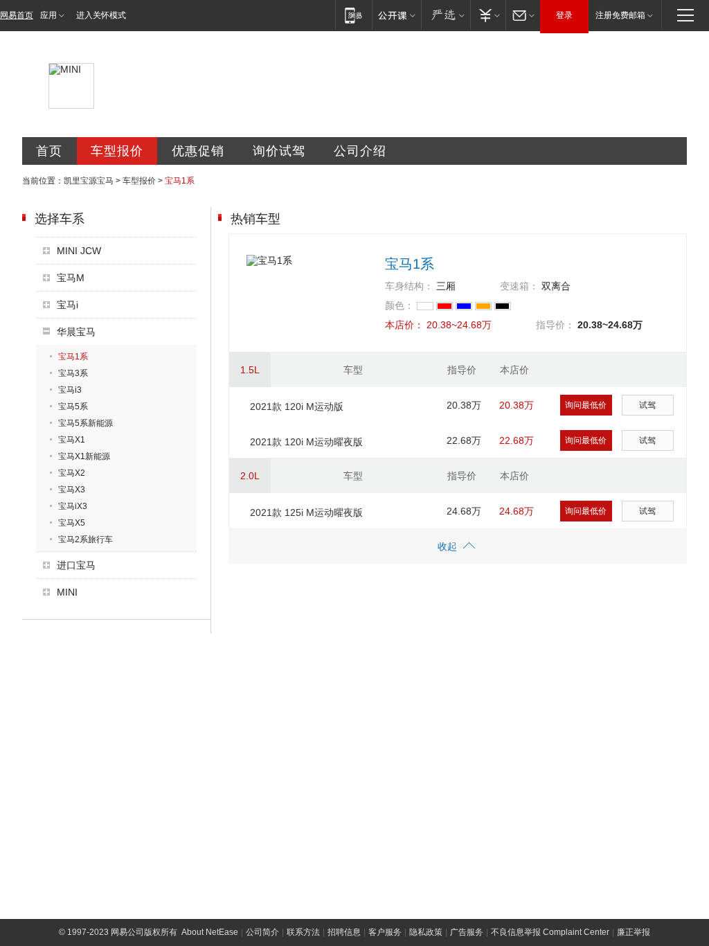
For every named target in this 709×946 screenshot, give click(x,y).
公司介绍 (360, 151)
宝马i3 (70, 390)
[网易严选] (445, 15)
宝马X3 (71, 489)
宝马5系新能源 (85, 423)
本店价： (404, 324)
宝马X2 (71, 473)
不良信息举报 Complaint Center (550, 932)
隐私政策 (425, 932)
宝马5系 (73, 406)
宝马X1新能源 (84, 456)
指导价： (555, 324)
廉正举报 (633, 932)
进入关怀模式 (101, 15)
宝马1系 (73, 357)
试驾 (647, 405)
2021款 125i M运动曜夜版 (306, 512)
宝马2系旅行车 (85, 539)
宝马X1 (71, 440)
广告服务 (466, 932)
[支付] (487, 15)
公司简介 (262, 932)
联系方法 (303, 932)
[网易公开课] (396, 15)
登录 (564, 15)
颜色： (399, 305)
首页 (49, 151)
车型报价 (117, 151)
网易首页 (16, 15)
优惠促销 (198, 151)
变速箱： (519, 286)
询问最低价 (586, 405)
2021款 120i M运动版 (296, 406)
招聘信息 (344, 932)
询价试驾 (279, 151)
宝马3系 (73, 373)
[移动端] (353, 15)
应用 (48, 15)
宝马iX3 (72, 506)
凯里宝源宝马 (89, 181)
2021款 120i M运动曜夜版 (306, 441)
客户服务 (385, 932)
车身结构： (409, 286)
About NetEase (209, 932)
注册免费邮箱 (620, 15)
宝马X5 (71, 523)
